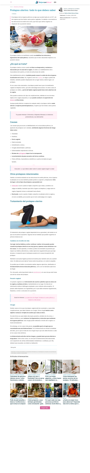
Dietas (64, 398)
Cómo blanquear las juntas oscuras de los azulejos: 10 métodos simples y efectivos (70, 378)
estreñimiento (37, 272)
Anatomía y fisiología (18, 6)
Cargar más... (45, 407)
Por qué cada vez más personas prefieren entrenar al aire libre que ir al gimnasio (53, 402)
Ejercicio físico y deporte (52, 398)
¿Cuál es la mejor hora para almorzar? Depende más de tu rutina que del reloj (71, 402)
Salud (11, 6)
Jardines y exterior (50, 374)
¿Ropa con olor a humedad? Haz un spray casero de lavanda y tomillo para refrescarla (36, 378)
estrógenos (22, 153)
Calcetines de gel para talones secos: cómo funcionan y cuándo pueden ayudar (18, 378)
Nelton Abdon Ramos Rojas (71, 10)
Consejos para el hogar (34, 374)
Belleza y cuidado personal (17, 374)
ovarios (40, 77)
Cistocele (15, 185)
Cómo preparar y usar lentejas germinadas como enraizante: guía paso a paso (35, 402)
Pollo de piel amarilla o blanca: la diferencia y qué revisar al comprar (18, 402)
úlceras (12, 100)
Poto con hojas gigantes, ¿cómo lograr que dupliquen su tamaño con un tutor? (53, 378)
